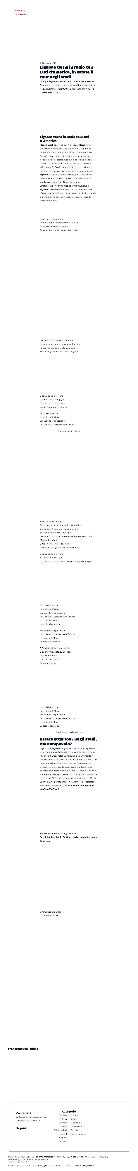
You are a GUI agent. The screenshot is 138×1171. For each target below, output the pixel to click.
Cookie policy (102, 1157)
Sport (73, 1119)
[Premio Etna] (69, 307)
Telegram (45, 840)
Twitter (67, 837)
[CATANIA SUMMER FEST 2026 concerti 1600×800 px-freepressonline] (69, 236)
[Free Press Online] (123, 5)
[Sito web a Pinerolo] (24, 1161)
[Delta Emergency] (69, 207)
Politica (74, 1115)
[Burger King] (69, 880)
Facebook (56, 837)
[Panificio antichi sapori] (69, 269)
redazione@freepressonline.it (31, 1116)
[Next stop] (69, 847)
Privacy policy (90, 1157)
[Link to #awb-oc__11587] (8, 12)
